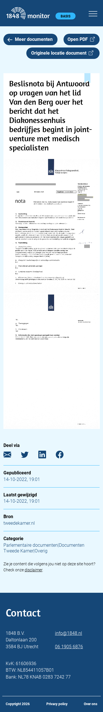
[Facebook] (64, 455)
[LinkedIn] (46, 455)
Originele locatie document (60, 53)
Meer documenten (34, 39)
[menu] (93, 13)
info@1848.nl (68, 633)
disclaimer (33, 570)
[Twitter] (29, 455)
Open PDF (79, 39)
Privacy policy (57, 704)
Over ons (90, 704)
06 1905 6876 (69, 646)
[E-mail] (11, 455)
